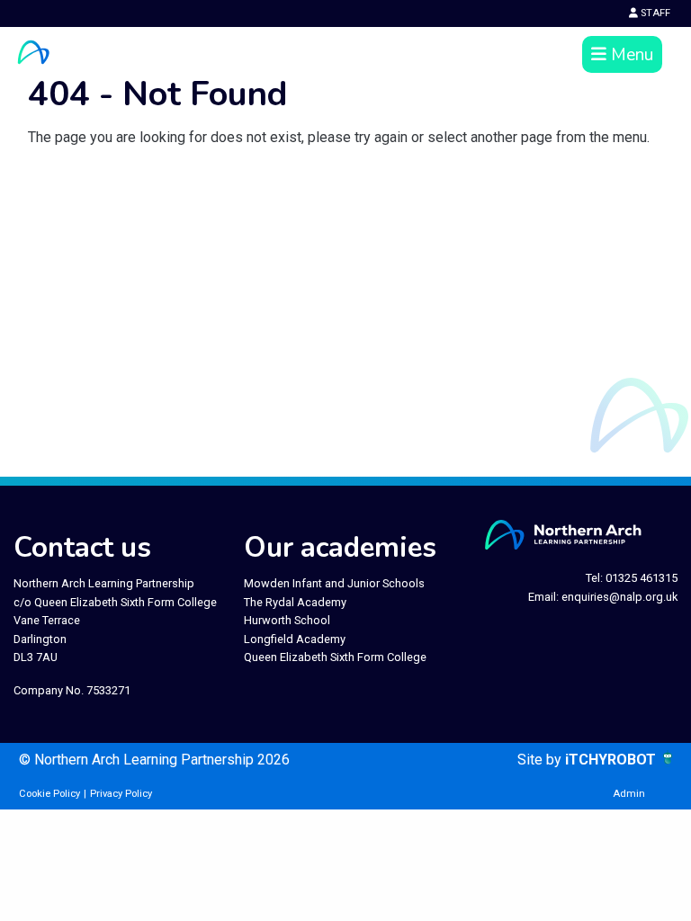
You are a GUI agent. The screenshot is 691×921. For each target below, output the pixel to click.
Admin (629, 794)
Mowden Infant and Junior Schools (334, 583)
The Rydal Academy (295, 602)
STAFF (654, 13)
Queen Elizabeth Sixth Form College (335, 657)
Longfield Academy (295, 639)
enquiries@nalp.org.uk (619, 597)
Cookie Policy (49, 794)
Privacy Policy (121, 794)
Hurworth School (287, 620)
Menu (629, 55)
